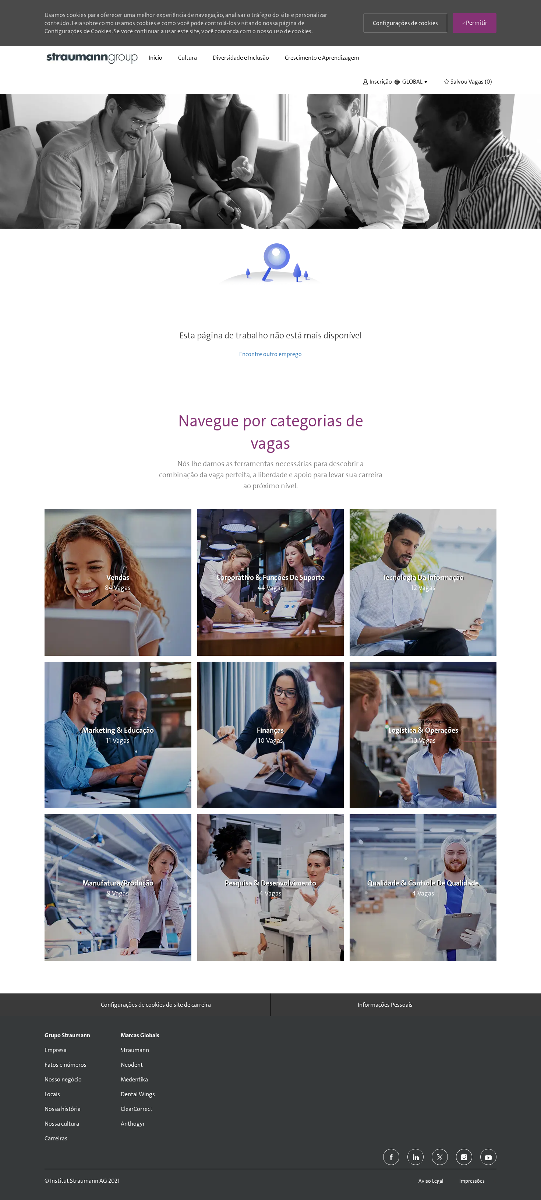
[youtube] (488, 1157)
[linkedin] (415, 1157)
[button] (377, 81)
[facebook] (391, 1157)
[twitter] (440, 1157)
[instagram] (464, 1157)
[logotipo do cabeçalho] (92, 57)
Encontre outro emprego (270, 354)
